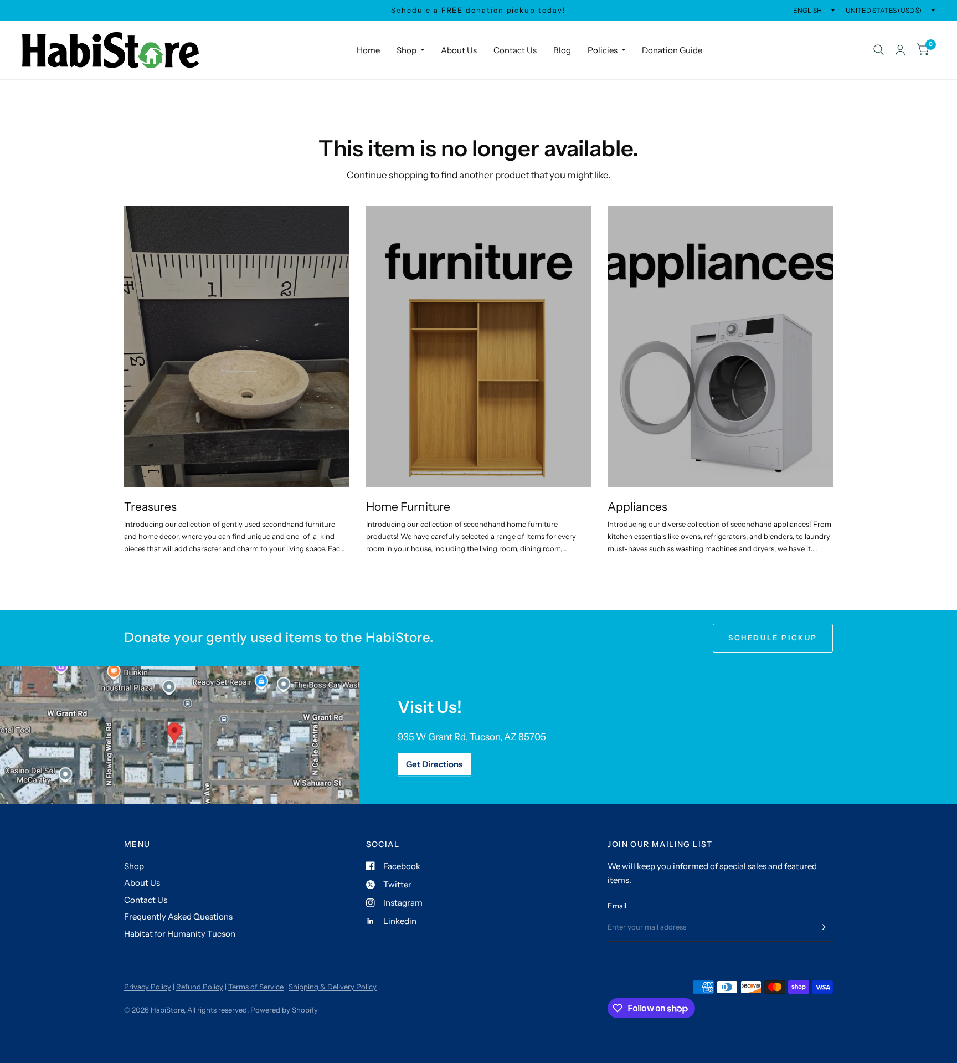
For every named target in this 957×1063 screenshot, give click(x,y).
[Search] (878, 50)
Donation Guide (672, 50)
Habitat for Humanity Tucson (179, 933)
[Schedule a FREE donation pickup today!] (478, 10)
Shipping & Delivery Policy (333, 986)
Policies (603, 50)
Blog (562, 50)
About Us (459, 50)
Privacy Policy (147, 986)
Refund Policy (199, 986)
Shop (406, 50)
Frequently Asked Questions (178, 916)
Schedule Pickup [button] (772, 637)
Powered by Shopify (284, 1009)
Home (368, 50)
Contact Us (515, 50)
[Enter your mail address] (822, 927)
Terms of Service (256, 986)
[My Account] (900, 50)
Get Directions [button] (434, 764)
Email (617, 905)
